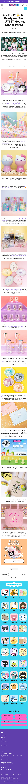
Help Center (3, 735)
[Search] (25, 8)
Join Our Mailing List (5, 741)
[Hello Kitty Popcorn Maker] (14, 163)
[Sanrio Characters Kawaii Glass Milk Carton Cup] (14, 239)
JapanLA (10, 774)
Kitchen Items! (21, 34)
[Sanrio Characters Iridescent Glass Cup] (14, 309)
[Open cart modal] (25, 5)
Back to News (14, 577)
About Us (3, 737)
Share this (15, 569)
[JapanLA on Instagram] (6, 770)
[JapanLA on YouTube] (10, 770)
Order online (4, 66)
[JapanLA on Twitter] (4, 770)
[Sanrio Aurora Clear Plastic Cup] (14, 203)
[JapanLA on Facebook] (2, 770)
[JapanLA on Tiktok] (8, 770)
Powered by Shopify (17, 774)
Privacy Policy (12, 776)
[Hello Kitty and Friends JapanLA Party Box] (14, 125)
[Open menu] (1, 5)
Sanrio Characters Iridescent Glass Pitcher (14, 326)
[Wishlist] (22, 5)
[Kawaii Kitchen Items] (14, 82)
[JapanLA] (14, 5)
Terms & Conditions (5, 776)
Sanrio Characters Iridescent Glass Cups (13, 289)
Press (2, 739)
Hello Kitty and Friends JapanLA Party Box (15, 103)
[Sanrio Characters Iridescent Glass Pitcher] (14, 343)
